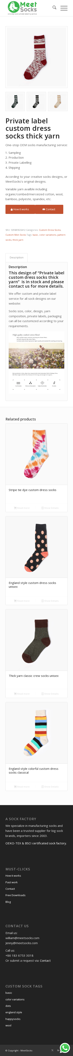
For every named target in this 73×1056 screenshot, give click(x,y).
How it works (13, 875)
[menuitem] (52, 8)
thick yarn (18, 239)
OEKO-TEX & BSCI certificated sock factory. (36, 843)
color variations (47, 234)
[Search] (52, 8)
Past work (11, 882)
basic (35, 234)
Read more (23, 507)
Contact (10, 889)
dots (8, 1006)
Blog (8, 902)
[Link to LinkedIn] (58, 1050)
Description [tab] (17, 257)
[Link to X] (52, 1050)
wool (8, 1025)
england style (13, 1012)
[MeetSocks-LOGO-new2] (30, 8)
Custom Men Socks (15, 234)
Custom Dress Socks (50, 229)
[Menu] (62, 8)
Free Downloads (15, 895)
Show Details (51, 507)
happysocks (12, 1019)
